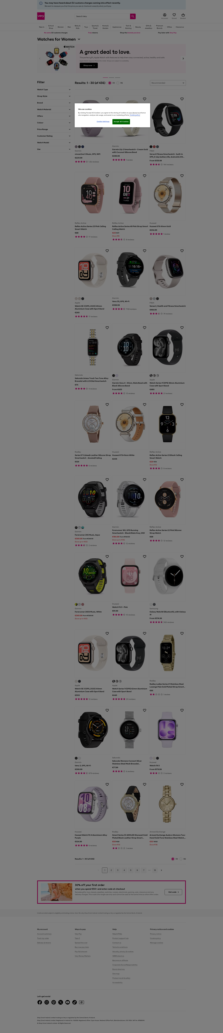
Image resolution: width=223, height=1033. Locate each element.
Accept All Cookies (121, 122)
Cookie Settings (103, 121)
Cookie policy (135, 115)
